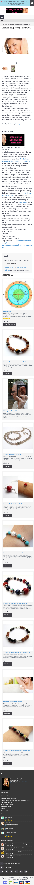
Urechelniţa (26, 161)
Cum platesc (6, 810)
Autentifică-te (8, 268)
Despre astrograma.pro (9, 798)
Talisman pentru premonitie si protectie (15, 603)
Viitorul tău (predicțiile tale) (10, 833)
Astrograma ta (7, 311)
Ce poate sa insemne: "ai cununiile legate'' (17, 844)
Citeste (7, 818)
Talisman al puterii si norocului (12, 454)
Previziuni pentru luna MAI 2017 (14, 851)
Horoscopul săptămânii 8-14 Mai (14, 848)
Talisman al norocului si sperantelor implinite (17, 361)
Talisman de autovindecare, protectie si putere (17, 553)
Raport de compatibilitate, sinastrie (11, 823)
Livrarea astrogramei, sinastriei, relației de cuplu (16, 800)
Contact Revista (6, 806)
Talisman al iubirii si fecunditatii (12, 503)
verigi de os (23, 202)
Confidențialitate (7, 802)
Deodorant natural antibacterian (12, 701)
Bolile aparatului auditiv (10, 411)
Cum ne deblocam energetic (13, 855)
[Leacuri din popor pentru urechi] (6, 68)
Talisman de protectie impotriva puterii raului (16, 652)
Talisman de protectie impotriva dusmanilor (16, 750)
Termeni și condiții (7, 804)
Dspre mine (5, 796)
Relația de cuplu (9, 828)
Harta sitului (5, 808)
